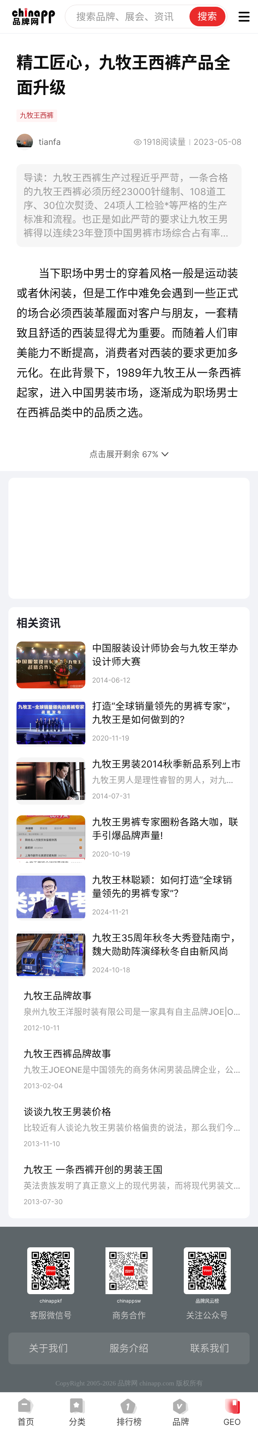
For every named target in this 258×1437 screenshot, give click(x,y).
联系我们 (209, 1348)
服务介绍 (129, 1348)
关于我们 (48, 1348)
